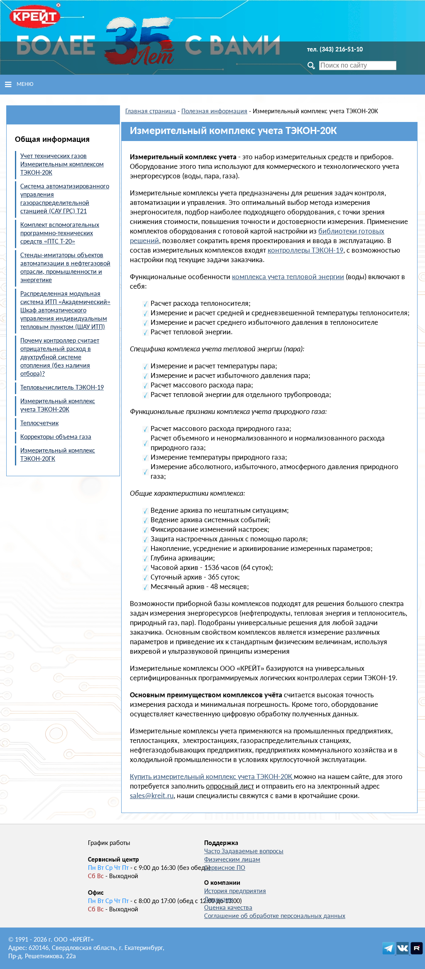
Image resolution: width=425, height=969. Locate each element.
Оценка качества (228, 908)
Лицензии (218, 899)
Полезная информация (214, 111)
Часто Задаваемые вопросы (243, 851)
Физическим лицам (232, 860)
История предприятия (235, 891)
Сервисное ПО (224, 868)
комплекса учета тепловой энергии (288, 277)
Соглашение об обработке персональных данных (274, 916)
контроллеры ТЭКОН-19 (305, 251)
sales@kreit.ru (151, 796)
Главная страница (150, 111)
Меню (25, 84)
